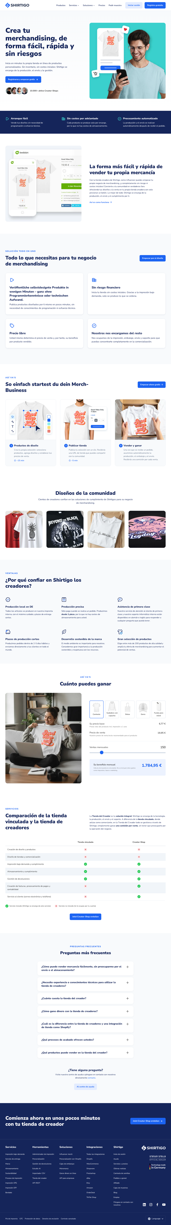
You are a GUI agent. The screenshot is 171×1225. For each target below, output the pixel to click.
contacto (91, 1077)
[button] (156, 1218)
